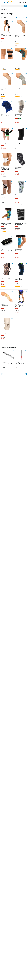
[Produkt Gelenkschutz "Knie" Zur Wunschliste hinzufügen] (12, 101)
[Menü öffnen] (2, 2)
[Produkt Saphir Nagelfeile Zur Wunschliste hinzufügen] (26, 350)
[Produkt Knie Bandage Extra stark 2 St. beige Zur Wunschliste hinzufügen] (12, 181)
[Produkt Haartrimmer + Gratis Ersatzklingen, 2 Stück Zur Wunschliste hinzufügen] (12, 350)
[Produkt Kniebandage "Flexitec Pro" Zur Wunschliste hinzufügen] (12, 129)
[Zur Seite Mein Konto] (20, 2)
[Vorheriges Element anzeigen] (2, 374)
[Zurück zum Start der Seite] (26, 945)
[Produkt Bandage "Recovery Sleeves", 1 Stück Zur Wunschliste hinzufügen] (12, 236)
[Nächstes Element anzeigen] (26, 374)
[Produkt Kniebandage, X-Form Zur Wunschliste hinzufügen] (12, 48)
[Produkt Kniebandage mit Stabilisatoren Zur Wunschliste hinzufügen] (26, 48)
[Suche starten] (25, 6)
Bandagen (4, 9)
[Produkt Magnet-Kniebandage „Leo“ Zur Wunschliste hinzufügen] (12, 264)
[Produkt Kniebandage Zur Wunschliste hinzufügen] (26, 154)
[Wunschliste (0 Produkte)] (23, 2)
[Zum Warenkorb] (26, 2)
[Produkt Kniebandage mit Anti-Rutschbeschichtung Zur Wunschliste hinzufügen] (12, 154)
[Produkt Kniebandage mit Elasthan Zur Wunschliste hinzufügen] (12, 21)
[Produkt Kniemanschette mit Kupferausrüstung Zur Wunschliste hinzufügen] (26, 291)
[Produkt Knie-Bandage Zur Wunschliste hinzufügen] (26, 74)
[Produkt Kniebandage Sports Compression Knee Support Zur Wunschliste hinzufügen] (26, 236)
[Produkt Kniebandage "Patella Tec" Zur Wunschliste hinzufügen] (26, 181)
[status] (12, 6)
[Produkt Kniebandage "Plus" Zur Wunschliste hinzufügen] (26, 21)
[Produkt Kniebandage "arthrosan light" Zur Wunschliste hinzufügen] (26, 129)
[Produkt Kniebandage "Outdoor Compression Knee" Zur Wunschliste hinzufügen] (26, 101)
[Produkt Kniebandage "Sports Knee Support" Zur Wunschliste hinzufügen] (12, 209)
